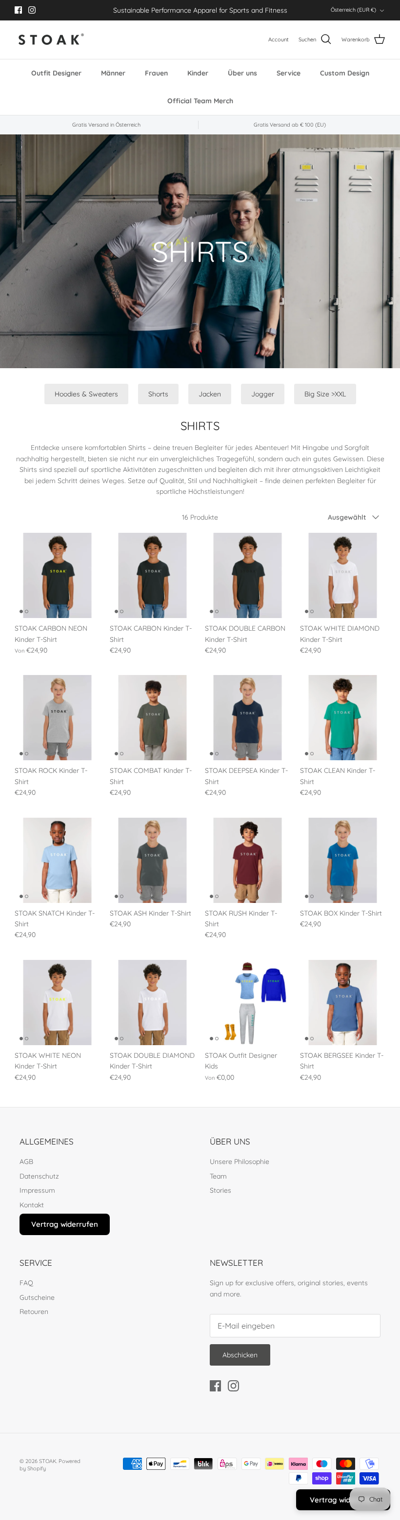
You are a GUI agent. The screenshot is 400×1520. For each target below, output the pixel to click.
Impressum (37, 1190)
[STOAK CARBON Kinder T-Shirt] (152, 575)
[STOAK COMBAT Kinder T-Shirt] (152, 717)
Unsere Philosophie (239, 1161)
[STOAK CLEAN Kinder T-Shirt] (342, 717)
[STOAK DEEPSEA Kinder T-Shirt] (247, 717)
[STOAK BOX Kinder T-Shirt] (342, 860)
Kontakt (32, 1205)
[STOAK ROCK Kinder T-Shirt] (57, 717)
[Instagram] (32, 10)
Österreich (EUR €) (353, 9)
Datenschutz (39, 1176)
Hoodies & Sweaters (86, 394)
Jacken (210, 394)
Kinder (197, 73)
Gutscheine (37, 1297)
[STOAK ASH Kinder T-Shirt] (152, 860)
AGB (26, 1161)
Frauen (156, 73)
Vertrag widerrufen (64, 1224)
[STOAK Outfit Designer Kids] (247, 1002)
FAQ (26, 1282)
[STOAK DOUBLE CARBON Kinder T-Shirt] (247, 575)
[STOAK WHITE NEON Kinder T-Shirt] (57, 1002)
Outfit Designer (56, 73)
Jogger (262, 394)
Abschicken (240, 1355)
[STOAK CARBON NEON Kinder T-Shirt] (57, 575)
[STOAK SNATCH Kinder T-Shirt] (57, 860)
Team (218, 1176)
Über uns (242, 73)
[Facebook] (18, 10)
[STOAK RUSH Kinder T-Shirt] (247, 860)
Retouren (34, 1311)
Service (288, 73)
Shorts (158, 394)
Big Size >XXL (325, 394)
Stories (220, 1190)
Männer (113, 73)
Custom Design (344, 73)
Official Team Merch (200, 100)
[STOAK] (51, 39)
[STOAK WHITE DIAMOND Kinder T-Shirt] (342, 575)
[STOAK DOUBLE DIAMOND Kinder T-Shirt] (152, 1002)
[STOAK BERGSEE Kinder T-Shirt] (342, 1002)
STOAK (47, 1461)
